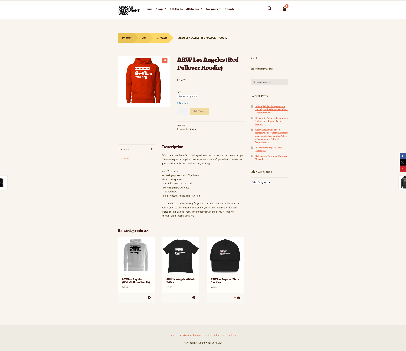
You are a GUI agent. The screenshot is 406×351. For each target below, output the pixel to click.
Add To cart (199, 111)
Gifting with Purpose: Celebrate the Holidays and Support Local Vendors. (271, 121)
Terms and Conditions (226, 335)
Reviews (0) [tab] (123, 158)
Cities (144, 38)
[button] (164, 60)
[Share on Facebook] (403, 156)
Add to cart (149, 297)
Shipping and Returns (202, 335)
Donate (230, 9)
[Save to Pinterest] (403, 169)
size (179, 92)
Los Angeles (162, 38)
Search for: (269, 8)
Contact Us (174, 335)
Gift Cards (176, 9)
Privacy (185, 335)
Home (148, 9)
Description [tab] (123, 149)
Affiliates (192, 9)
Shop (159, 9)
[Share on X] (403, 162)
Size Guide (182, 103)
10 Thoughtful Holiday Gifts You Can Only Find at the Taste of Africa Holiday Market (271, 109)
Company (212, 9)
